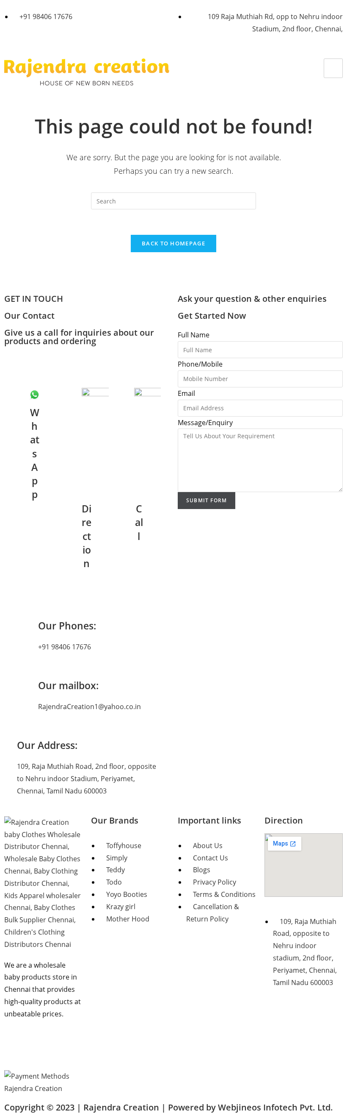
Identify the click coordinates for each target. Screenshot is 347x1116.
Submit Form (206, 500)
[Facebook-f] (14, 1047)
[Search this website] (173, 200)
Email (186, 393)
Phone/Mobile (200, 364)
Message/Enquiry (205, 422)
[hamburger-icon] (333, 68)
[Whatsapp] (60, 1047)
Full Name (193, 335)
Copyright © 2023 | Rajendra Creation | (168, 1107)
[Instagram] (37, 1047)
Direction (283, 820)
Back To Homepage (173, 243)
